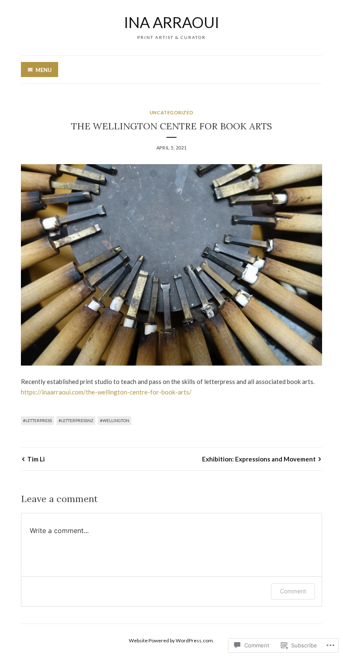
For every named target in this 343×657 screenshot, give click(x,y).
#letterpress (37, 420)
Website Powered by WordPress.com (171, 640)
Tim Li (36, 459)
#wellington (114, 420)
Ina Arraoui (171, 22)
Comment (293, 591)
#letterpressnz (76, 420)
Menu (44, 70)
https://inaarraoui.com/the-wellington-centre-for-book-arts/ (106, 392)
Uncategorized (171, 112)
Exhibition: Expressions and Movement (259, 459)
